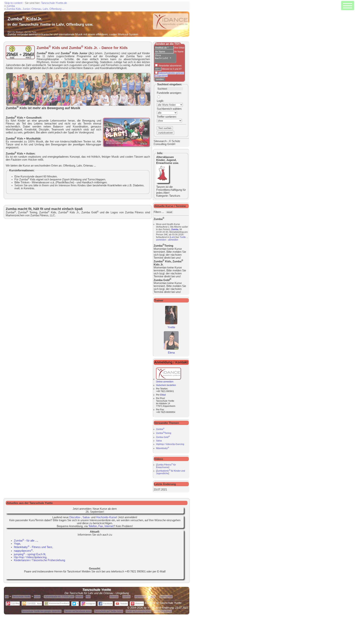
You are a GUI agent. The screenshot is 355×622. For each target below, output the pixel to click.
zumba (10, 5)
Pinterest (139, 603)
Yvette (183, 237)
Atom (39, 603)
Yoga (17, 543)
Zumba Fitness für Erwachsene (166, 466)
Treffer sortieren (166, 116)
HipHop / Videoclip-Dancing (170, 444)
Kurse (37, 596)
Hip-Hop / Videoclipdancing (30, 557)
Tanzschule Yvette (21, 596)
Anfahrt (79, 596)
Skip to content (13, 2)
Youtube (123, 603)
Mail (88, 596)
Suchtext (163, 84)
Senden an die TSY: (167, 43)
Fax (100, 526)
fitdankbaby (162, 448)
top (6, 596)
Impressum (140, 596)
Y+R (150, 607)
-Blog (15, 603)
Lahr (172, 237)
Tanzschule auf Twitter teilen (108, 611)
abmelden (173, 239)
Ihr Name (179, 51)
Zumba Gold (163, 437)
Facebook (107, 603)
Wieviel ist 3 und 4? (171, 69)
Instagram (90, 603)
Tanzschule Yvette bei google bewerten (41, 611)
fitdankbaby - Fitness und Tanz (33, 547)
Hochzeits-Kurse (106, 517)
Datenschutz (166, 596)
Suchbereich (164, 108)
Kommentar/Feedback (59, 603)
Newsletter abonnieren (170, 65)
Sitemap (114, 596)
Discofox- (75, 517)
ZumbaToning (163, 433)
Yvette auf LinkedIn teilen (138, 611)
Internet (109, 526)
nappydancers (23, 550)
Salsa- (86, 517)
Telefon (92, 526)
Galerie (126, 596)
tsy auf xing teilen (163, 611)
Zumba (174, 229)
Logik (160, 100)
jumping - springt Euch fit (29, 554)
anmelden (161, 239)
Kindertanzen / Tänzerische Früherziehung (39, 560)
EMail (163, 395)
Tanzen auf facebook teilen (77, 611)
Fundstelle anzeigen (169, 92)
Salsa (159, 440)
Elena (171, 352)
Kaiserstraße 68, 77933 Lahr (59, 596)
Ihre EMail (179, 47)
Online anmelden (164, 381)
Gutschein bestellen (166, 385)
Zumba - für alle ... (25, 540)
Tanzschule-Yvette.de (54, 2)
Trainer (158, 300)
